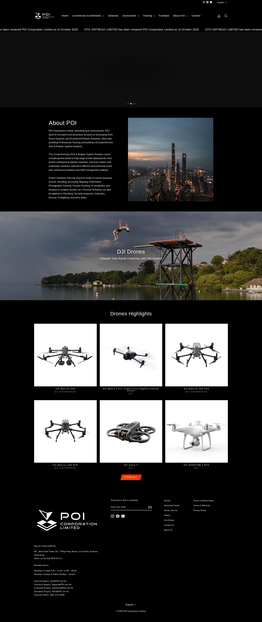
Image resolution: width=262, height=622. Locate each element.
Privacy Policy (199, 510)
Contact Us (169, 525)
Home (65, 15)
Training (148, 15)
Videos (167, 515)
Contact (196, 15)
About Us (168, 530)
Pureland (164, 15)
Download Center (172, 505)
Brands (167, 501)
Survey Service (171, 510)
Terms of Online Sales (203, 501)
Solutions (113, 15)
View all (131, 477)
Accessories (130, 15)
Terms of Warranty (201, 505)
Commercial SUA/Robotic (87, 15)
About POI (179, 15)
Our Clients (169, 520)
